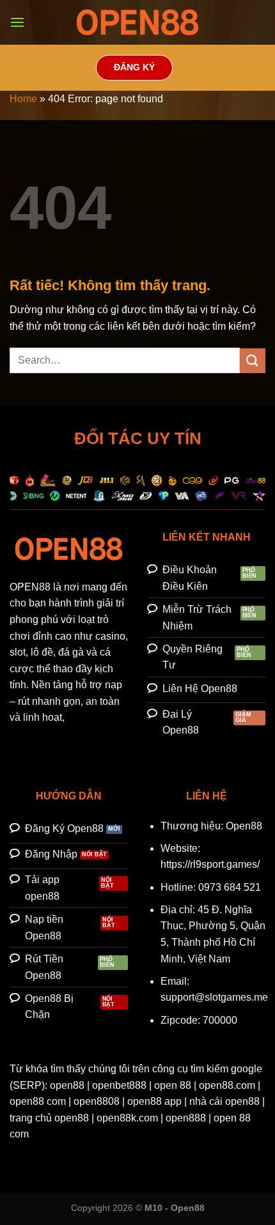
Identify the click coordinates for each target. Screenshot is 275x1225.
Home (23, 98)
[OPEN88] (137, 22)
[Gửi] (252, 360)
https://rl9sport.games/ (210, 864)
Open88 (244, 826)
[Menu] (17, 22)
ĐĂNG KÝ (134, 67)
